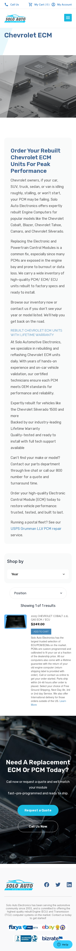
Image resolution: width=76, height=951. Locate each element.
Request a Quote (38, 810)
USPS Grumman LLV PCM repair (36, 529)
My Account (64, 4)
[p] (15, 621)
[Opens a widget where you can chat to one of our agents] (62, 944)
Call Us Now (38, 826)
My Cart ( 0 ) (41, 4)
